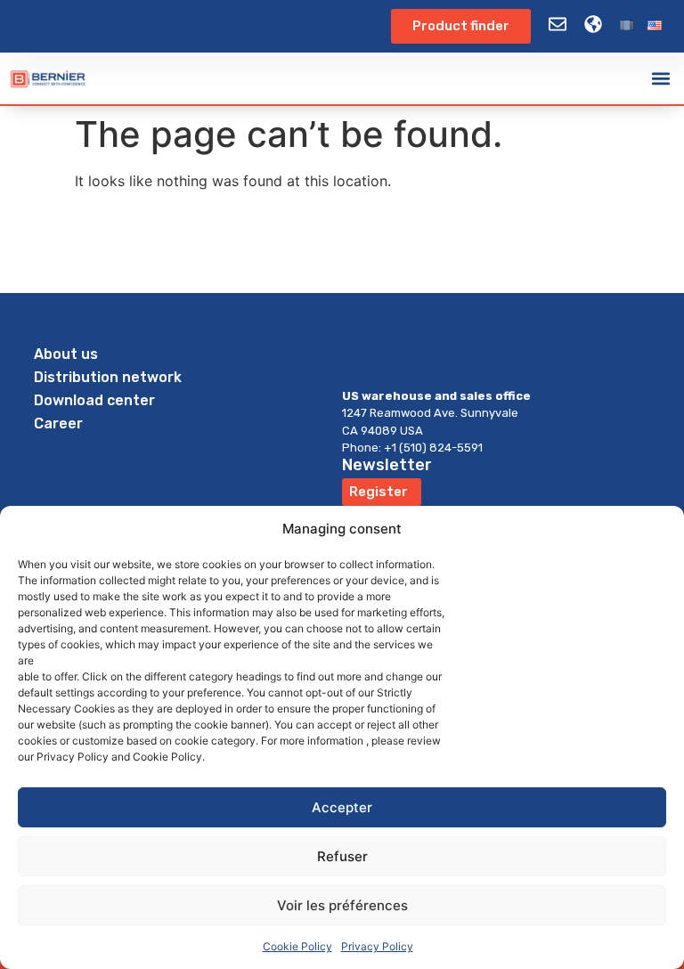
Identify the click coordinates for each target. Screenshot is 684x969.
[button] (660, 79)
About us (66, 354)
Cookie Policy (297, 946)
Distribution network (108, 377)
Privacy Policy (377, 946)
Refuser (342, 856)
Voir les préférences (342, 905)
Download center (94, 400)
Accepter (342, 807)
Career (58, 423)
